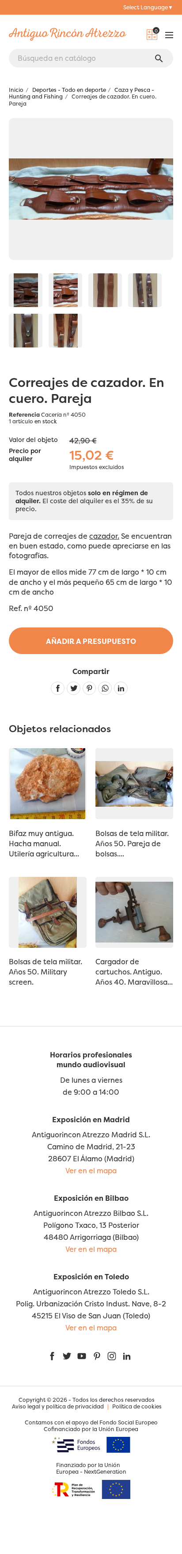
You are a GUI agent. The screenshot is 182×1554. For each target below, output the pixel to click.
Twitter (66, 1356)
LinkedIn (127, 1356)
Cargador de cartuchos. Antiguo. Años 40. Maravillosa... (134, 972)
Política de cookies (137, 1406)
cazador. (104, 536)
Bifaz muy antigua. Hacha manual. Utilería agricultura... (44, 843)
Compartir (57, 688)
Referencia (24, 414)
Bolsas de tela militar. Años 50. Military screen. (45, 972)
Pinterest (89, 688)
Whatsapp (105, 688)
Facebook (52, 1356)
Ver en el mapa (91, 1170)
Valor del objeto (33, 440)
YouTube (81, 1356)
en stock (45, 421)
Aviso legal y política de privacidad (58, 1406)
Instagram (112, 1356)
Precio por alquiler (25, 455)
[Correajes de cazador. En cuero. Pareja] (25, 290)
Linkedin (120, 688)
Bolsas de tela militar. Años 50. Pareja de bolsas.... (132, 843)
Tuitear (73, 688)
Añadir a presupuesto (91, 641)
